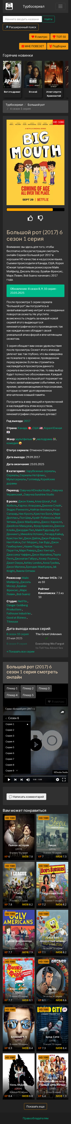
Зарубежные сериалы (40, 471)
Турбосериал (33, 6)
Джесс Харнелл (51, 521)
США (35, 428)
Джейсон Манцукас (19, 525)
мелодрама (44, 439)
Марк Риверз (27, 550)
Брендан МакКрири (39, 566)
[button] (20, 651)
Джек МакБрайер (28, 521)
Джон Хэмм (26, 501)
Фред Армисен (43, 525)
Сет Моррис (29, 542)
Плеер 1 (12, 688)
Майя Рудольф (44, 530)
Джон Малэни (16, 566)
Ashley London (33, 562)
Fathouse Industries (19, 613)
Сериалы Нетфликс (32, 475)
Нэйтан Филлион (41, 509)
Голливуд (33, 479)
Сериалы (13, 475)
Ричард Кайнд (54, 534)
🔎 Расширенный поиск (20, 27)
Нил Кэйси (13, 542)
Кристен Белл (43, 513)
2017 (27, 420)
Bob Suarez (23, 594)
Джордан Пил (25, 530)
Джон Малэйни (42, 554)
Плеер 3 (44, 688)
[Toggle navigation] (60, 6)
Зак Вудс (44, 542)
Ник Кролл (26, 513)
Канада (22, 428)
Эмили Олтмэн (25, 570)
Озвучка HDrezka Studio (35, 490)
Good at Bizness (16, 617)
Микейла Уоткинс (32, 534)
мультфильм (24, 439)
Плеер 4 (12, 695)
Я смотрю (57, 701)
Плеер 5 (28, 695)
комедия (12, 443)
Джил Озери (15, 562)
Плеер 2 (28, 688)
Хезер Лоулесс (48, 558)
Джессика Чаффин (19, 554)
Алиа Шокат (42, 501)
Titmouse (12, 621)
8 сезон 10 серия (18, 634)
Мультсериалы (16, 479)
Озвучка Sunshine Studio (39, 494)
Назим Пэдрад (33, 546)
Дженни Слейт (51, 505)
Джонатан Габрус (26, 558)
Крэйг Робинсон (43, 517)
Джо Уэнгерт (45, 550)
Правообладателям (35, 1118)
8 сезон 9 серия (17, 643)
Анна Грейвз (51, 562)
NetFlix (22, 601)
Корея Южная (53, 428)
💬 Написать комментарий (26, 796)
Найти (48, 19)
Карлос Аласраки (29, 505)
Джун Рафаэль (50, 538)
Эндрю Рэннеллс (18, 509)
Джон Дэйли (32, 538)
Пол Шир (25, 517)
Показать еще (35, 1106)
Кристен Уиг (15, 538)
